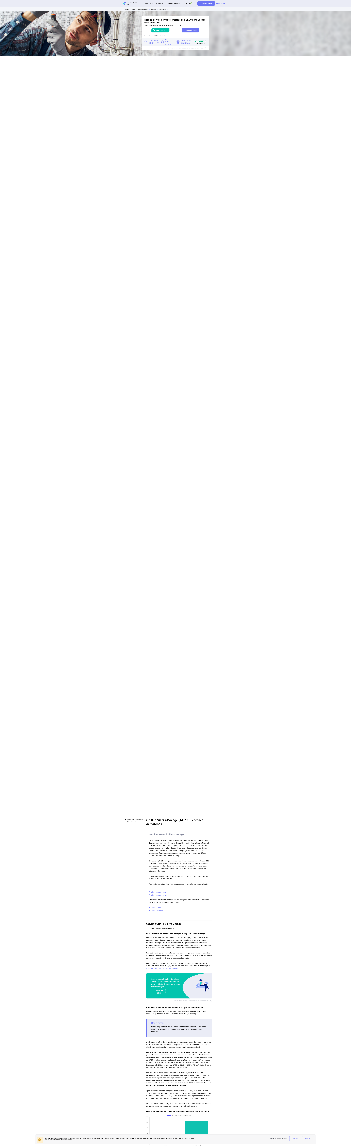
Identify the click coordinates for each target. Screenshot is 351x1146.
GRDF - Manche (157, 911)
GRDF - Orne (156, 908)
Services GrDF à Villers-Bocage (135, 819)
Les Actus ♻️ (187, 3)
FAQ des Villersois (131, 822)
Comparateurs (148, 3)
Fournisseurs (160, 3)
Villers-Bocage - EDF (158, 892)
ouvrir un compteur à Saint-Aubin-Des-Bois (162, 968)
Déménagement (174, 3)
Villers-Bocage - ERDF (159, 895)
